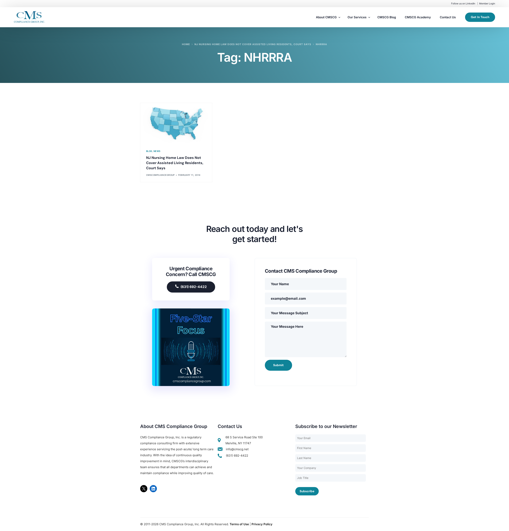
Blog (149, 151)
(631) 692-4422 (194, 287)
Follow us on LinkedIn (463, 3)
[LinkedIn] (153, 488)
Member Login (487, 3)
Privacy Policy (262, 524)
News (156, 151)
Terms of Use (239, 524)
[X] (143, 488)
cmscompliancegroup (160, 175)
